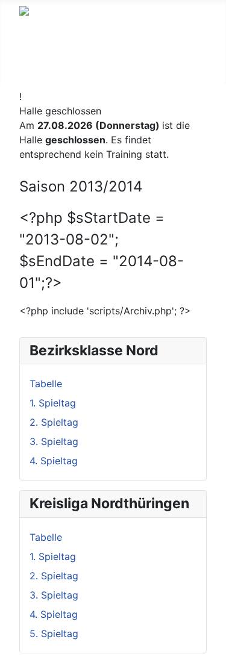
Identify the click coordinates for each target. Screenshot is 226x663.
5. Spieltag (54, 633)
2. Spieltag (54, 422)
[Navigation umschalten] (27, 72)
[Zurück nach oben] (211, 648)
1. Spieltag (53, 403)
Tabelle (46, 384)
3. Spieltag (54, 441)
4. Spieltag (54, 461)
